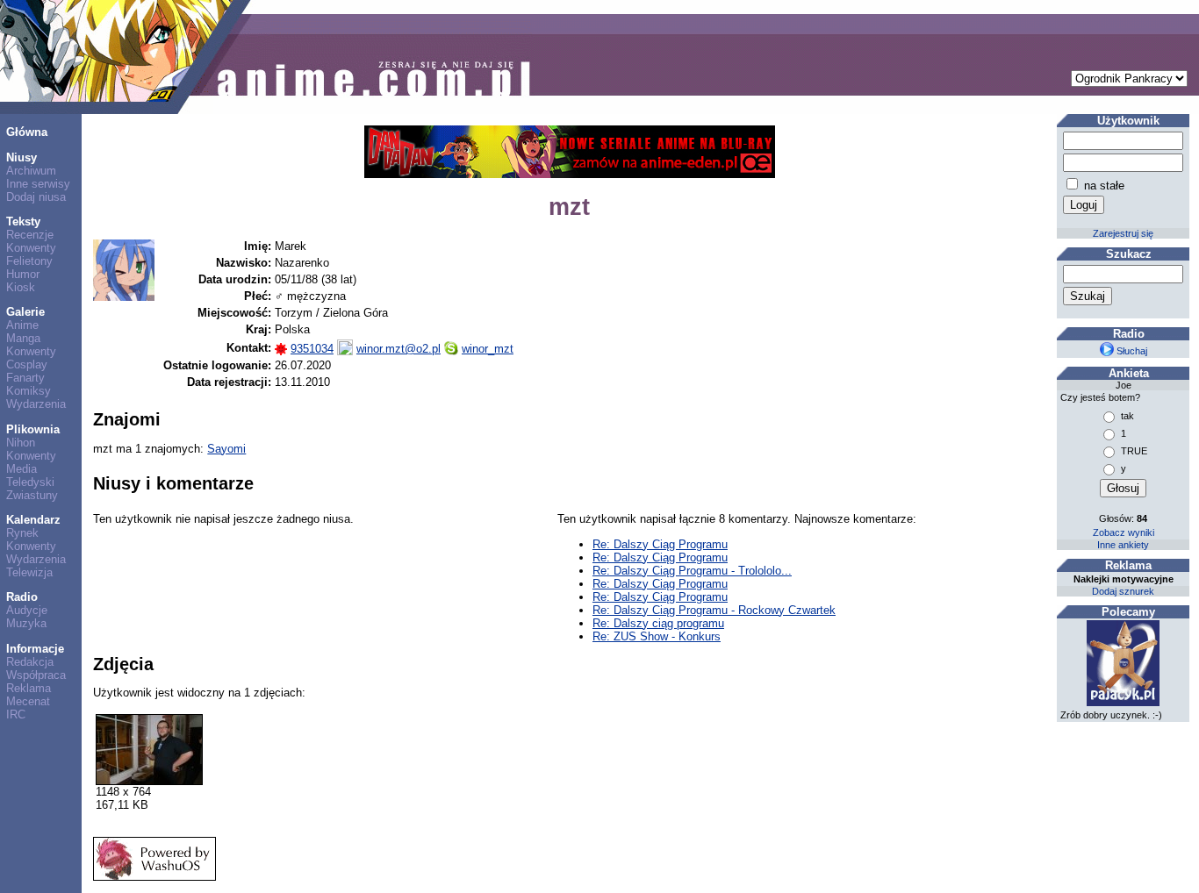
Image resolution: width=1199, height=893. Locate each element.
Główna (26, 132)
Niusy (21, 157)
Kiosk (20, 287)
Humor (22, 274)
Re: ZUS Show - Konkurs (656, 636)
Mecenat (28, 701)
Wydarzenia (36, 404)
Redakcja (30, 661)
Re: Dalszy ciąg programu (658, 623)
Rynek (22, 532)
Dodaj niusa (36, 197)
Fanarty (25, 377)
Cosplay (26, 364)
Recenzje (30, 234)
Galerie (25, 311)
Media (21, 468)
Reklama (28, 688)
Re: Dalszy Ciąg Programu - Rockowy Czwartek (714, 610)
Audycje (26, 610)
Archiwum (31, 170)
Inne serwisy (38, 183)
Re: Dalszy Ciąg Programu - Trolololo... (692, 570)
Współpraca (36, 675)
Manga (23, 338)
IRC (15, 714)
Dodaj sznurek (1123, 591)
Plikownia (33, 429)
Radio (22, 597)
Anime (22, 325)
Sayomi (226, 448)
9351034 (312, 348)
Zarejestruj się (1123, 233)
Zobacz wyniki (1123, 532)
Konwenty (31, 247)
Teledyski (30, 482)
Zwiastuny (32, 495)
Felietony (29, 261)
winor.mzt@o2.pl (398, 348)
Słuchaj (1130, 351)
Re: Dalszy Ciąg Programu (660, 544)
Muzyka (26, 623)
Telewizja (29, 572)
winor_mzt (487, 348)
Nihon (20, 442)
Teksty (23, 221)
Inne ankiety (1123, 544)
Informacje (35, 648)
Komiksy (28, 390)
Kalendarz (33, 519)
